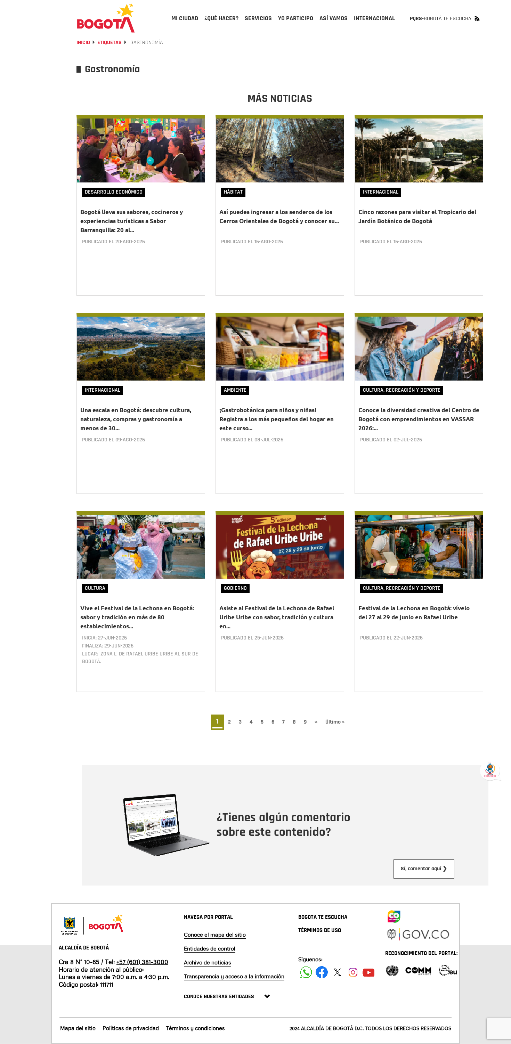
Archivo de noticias (207, 962)
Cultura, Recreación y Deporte (401, 390)
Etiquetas (109, 42)
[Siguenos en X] (337, 972)
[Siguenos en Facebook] (306, 972)
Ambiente (235, 390)
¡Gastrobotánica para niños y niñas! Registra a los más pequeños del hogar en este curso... (276, 419)
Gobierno (235, 588)
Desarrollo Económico (114, 192)
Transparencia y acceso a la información (234, 976)
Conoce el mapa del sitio (215, 934)
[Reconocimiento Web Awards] (447, 970)
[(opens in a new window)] (394, 915)
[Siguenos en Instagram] (353, 972)
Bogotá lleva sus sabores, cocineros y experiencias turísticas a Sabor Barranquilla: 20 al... (131, 221)
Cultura (95, 588)
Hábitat (233, 192)
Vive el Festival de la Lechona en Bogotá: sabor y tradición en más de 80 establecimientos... (137, 617)
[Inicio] (106, 18)
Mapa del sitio (78, 1028)
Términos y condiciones (195, 1028)
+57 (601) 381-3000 (142, 961)
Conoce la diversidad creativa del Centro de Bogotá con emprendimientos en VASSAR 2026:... (418, 419)
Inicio (83, 42)
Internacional (380, 192)
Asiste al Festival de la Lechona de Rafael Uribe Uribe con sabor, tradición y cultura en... (276, 617)
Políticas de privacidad (131, 1028)
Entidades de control (209, 948)
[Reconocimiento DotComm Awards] (418, 970)
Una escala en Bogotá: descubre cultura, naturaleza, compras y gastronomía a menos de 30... (135, 419)
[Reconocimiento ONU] (392, 970)
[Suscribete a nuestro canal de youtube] (369, 972)
